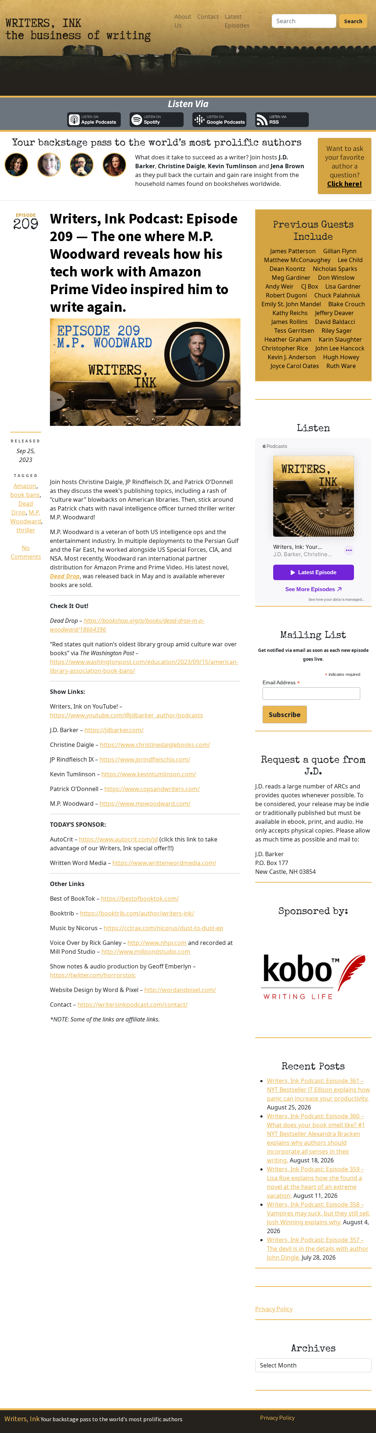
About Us (182, 21)
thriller (26, 530)
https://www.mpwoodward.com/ (145, 804)
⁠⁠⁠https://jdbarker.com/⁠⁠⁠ (114, 730)
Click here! (344, 183)
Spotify (157, 119)
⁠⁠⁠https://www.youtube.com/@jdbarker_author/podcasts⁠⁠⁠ (126, 715)
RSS (282, 119)
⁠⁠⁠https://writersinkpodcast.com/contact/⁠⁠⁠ (132, 1004)
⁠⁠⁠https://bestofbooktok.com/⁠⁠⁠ (140, 898)
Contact (208, 17)
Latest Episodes (237, 21)
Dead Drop (65, 576)
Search (353, 21)
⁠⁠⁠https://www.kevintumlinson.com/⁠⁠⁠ (148, 774)
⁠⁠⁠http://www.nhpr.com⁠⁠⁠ (157, 943)
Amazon (25, 486)
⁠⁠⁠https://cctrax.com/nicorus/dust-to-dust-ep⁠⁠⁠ (163, 928)
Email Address (281, 682)
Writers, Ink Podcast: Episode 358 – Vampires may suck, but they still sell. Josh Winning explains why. (318, 1213)
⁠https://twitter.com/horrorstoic (93, 975)
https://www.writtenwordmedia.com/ (164, 863)
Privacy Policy (274, 1309)
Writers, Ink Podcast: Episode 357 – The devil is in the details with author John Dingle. (318, 1248)
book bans (25, 495)
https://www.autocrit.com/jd (118, 839)
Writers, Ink (22, 1418)
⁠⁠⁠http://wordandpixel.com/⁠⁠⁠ (180, 990)
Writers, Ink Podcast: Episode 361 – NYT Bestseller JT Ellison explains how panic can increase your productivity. (318, 1089)
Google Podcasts (219, 119)
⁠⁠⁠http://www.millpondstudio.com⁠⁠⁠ (145, 951)
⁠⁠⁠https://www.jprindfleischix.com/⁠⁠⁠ (145, 759)
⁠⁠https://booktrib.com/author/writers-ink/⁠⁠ (137, 913)
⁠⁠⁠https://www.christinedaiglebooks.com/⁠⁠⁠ (155, 745)
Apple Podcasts (94, 119)
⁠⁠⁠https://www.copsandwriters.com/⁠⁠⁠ (152, 789)
